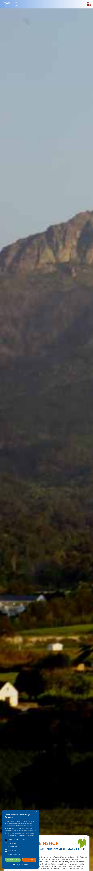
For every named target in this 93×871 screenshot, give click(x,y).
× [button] (37, 812)
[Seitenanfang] (1, 432)
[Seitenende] (1, 438)
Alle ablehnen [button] (29, 860)
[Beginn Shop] (1, 435)
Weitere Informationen (26, 835)
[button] (20, 864)
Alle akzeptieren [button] (13, 860)
